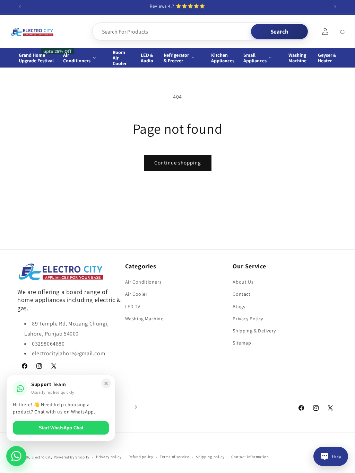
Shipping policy (210, 456)
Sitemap (242, 343)
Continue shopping (177, 162)
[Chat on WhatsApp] (16, 456)
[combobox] (172, 31)
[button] (83, 58)
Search (279, 31)
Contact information (250, 456)
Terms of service (174, 456)
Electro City (42, 457)
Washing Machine (144, 318)
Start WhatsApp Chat (61, 427)
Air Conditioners (143, 282)
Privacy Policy (248, 318)
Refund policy (141, 456)
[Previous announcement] (19, 6)
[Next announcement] (335, 6)
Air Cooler (136, 294)
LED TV (132, 306)
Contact (241, 294)
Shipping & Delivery (254, 331)
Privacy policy (109, 456)
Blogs (239, 306)
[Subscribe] (134, 407)
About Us (243, 282)
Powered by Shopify (71, 457)
